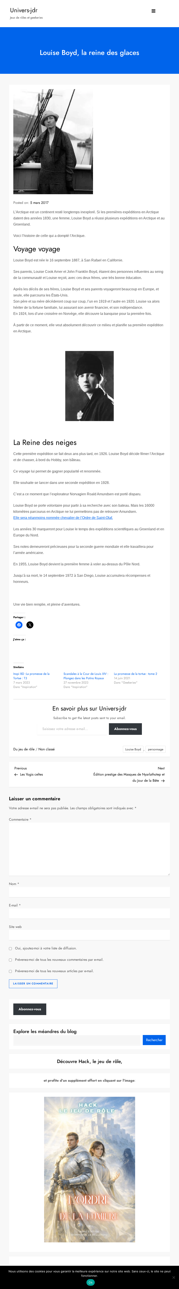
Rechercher (154, 1039)
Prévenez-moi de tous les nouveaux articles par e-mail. (54, 970)
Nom (14, 883)
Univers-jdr (24, 10)
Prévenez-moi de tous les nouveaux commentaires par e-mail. (59, 959)
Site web (15, 926)
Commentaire (20, 819)
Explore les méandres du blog (45, 1031)
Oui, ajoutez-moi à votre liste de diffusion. (45, 948)
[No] (173, 1277)
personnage (155, 749)
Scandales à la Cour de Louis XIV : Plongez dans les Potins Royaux (86, 676)
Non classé (46, 749)
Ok (91, 1282)
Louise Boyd (133, 749)
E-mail (15, 905)
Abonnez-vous (125, 728)
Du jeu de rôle (23, 749)
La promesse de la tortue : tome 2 (135, 674)
